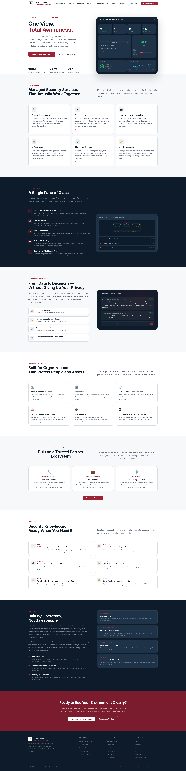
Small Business (112, 741)
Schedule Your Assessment (41, 54)
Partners (100, 4)
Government (111, 757)
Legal (109, 748)
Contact (138, 754)
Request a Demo (149, 4)
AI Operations (83, 751)
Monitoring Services (85, 754)
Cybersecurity (83, 744)
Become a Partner (93, 498)
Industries (90, 4)
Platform (71, 4)
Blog (136, 751)
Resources (111, 4)
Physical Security (84, 748)
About (121, 4)
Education (110, 754)
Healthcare (111, 744)
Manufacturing (112, 751)
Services (80, 4)
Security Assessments (86, 741)
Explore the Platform (66, 54)
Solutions (59, 4)
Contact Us (134, 4)
